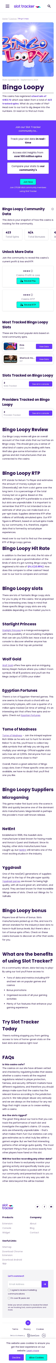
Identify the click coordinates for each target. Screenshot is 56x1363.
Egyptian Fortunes (30, 715)
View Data (44, 346)
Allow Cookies (36, 1357)
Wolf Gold (7, 665)
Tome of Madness (12, 735)
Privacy (27, 1329)
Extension (7, 1223)
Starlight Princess (11, 630)
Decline (16, 1357)
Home (4, 18)
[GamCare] (33, 1335)
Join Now (28, 181)
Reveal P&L (30, 280)
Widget (6, 1232)
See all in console (40, 384)
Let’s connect (16, 1276)
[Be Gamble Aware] (17, 1335)
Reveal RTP (30, 304)
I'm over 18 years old (20, 1298)
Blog (32, 1228)
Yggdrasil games (11, 881)
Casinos (13, 18)
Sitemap (7, 1247)
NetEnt (22, 849)
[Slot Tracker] (27, 6)
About (33, 1223)
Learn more (33, 1350)
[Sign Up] (45, 1284)
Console (6, 1228)
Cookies (40, 1329)
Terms (15, 1329)
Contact (34, 1232)
